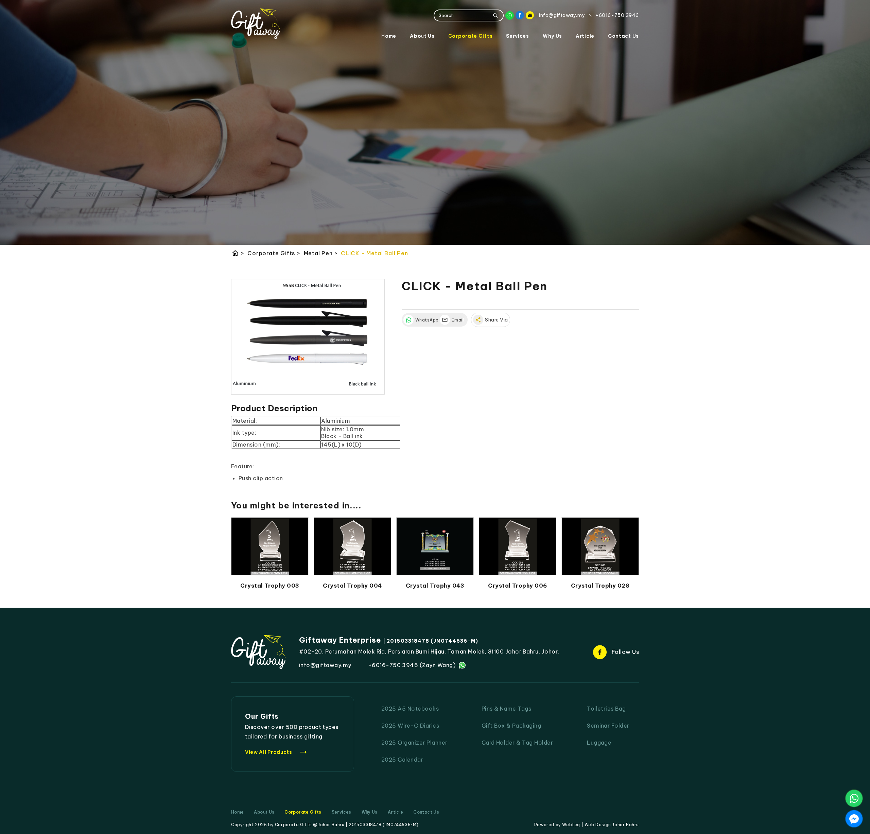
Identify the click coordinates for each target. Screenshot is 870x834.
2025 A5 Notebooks (410, 708)
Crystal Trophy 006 (517, 585)
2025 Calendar (402, 759)
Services (517, 36)
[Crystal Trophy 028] (600, 546)
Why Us (552, 36)
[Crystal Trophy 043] (435, 546)
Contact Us (623, 36)
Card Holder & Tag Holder (517, 742)
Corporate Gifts (470, 36)
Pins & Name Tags (507, 708)
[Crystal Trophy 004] (352, 546)
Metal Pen (321, 253)
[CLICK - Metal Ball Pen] (307, 336)
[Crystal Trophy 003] (269, 546)
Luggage (599, 742)
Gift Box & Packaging (511, 725)
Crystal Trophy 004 (352, 585)
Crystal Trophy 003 (269, 585)
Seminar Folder (608, 725)
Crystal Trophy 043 (435, 585)
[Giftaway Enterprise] (255, 23)
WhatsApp (425, 320)
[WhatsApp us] (854, 798)
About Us (422, 36)
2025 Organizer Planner (414, 742)
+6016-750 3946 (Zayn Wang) (411, 665)
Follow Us (625, 651)
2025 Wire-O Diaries (410, 725)
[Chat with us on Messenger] (854, 818)
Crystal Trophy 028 (600, 585)
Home (388, 36)
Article (585, 36)
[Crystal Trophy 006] (517, 546)
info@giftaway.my (325, 665)
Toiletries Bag (606, 708)
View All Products (276, 752)
